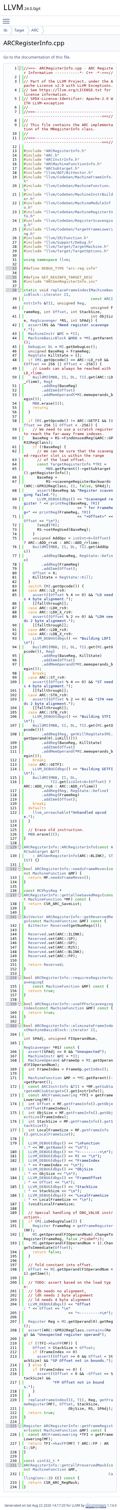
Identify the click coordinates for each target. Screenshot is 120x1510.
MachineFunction (49, 873)
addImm (50, 390)
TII (49, 303)
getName (54, 1147)
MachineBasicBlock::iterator (58, 1030)
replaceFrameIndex (69, 290)
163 (11, 1026)
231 (11, 1465)
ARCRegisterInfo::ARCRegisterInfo (59, 847)
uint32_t (46, 1461)
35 (11, 277)
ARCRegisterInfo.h (65, 151)
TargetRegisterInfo (71, 464)
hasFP (56, 1343)
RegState (37, 355)
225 (11, 1426)
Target (19, 30)
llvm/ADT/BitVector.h (68, 173)
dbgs (66, 499)
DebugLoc (37, 347)
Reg (80, 303)
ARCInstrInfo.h (61, 159)
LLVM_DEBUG (48, 499)
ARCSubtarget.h (61, 168)
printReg (59, 503)
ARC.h (51, 155)
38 (11, 290)
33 (11, 268)
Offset (59, 312)
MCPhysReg (47, 891)
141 (11, 917)
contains (95, 1330)
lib (5, 30)
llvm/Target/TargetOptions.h (76, 251)
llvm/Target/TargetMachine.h (76, 246)
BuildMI (40, 377)
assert (35, 325)
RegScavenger (43, 320)
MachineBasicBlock (47, 338)
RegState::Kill (75, 577)
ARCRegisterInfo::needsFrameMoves (70, 869)
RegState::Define (88, 791)
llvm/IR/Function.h (66, 238)
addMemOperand (58, 395)
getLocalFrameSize (49, 1134)
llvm (63, 260)
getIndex (93, 1069)
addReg (50, 386)
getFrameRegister (95, 1226)
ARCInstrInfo (55, 1086)
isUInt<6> (83, 538)
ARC (35, 30)
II (66, 294)
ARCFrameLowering (59, 1095)
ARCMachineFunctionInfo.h (73, 164)
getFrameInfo (77, 1104)
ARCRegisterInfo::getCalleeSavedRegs (63, 895)
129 (11, 847)
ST (55, 851)
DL (50, 347)
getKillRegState (87, 734)
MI (61, 334)
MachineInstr (41, 334)
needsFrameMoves (67, 877)
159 (11, 1004)
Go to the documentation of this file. (37, 57)
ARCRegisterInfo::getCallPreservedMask (65, 1465)
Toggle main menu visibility (7, 21)
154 (11, 978)
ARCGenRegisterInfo (57, 856)
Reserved (59, 925)
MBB (74, 338)
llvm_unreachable (50, 812)
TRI (98, 464)
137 (11, 895)
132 (11, 869)
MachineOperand (43, 1060)
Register (42, 1226)
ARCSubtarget (48, 1091)
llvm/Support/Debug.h (68, 242)
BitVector (34, 917)
